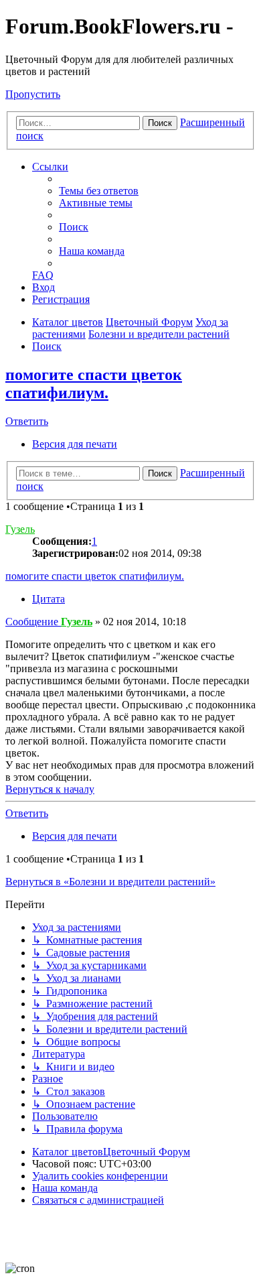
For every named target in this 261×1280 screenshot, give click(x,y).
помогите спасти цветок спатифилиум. (93, 383)
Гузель (20, 529)
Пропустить (32, 94)
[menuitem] (99, 190)
